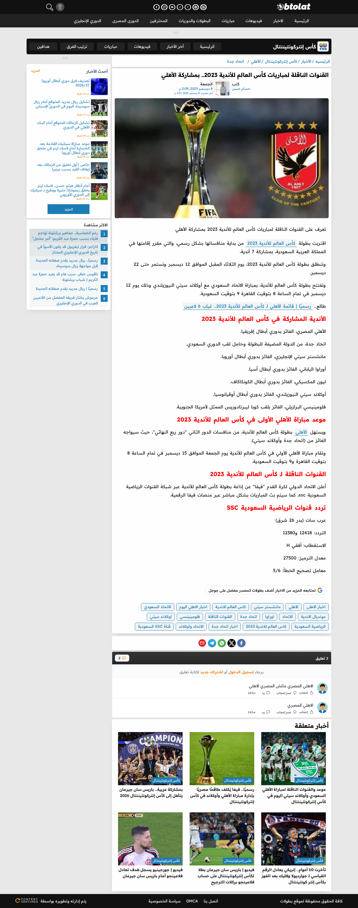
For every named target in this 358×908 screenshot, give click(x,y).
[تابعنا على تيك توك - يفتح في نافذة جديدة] (180, 7)
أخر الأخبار (175, 46)
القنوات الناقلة (220, 616)
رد (263, 693)
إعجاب (303, 693)
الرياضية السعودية (310, 626)
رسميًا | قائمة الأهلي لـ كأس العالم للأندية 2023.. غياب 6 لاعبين (247, 306)
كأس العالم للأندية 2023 (271, 243)
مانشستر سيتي (267, 606)
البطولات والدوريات (195, 20)
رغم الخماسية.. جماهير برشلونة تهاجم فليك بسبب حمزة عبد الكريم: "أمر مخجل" (65, 235)
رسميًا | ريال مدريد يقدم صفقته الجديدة (67, 288)
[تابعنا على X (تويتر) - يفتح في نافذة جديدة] (188, 7)
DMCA (192, 901)
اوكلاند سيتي (161, 616)
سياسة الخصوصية (165, 901)
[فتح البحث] (50, 7)
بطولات (286, 901)
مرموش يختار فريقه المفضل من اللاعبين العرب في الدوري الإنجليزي (65, 300)
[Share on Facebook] (241, 643)
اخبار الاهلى (316, 606)
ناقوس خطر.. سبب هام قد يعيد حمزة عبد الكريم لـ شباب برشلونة (65, 277)
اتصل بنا (211, 901)
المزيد (35, 70)
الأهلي (301, 432)
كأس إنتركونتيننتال (309, 780)
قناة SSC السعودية (154, 626)
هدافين (43, 46)
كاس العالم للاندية (230, 606)
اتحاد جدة (248, 616)
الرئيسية (302, 20)
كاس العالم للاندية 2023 (266, 626)
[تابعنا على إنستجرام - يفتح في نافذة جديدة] (164, 7)
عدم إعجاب (284, 693)
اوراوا (269, 616)
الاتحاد (287, 616)
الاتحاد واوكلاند (191, 626)
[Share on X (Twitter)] (231, 643)
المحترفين (159, 20)
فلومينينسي (190, 616)
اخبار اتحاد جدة (225, 626)
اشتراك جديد (211, 671)
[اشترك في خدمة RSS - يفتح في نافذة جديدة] (203, 7)
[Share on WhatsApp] (222, 643)
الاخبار (278, 20)
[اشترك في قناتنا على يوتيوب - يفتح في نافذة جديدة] (172, 7)
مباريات (228, 20)
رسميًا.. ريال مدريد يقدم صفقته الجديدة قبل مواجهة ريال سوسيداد (67, 263)
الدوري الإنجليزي (87, 20)
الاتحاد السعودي (157, 606)
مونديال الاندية (313, 616)
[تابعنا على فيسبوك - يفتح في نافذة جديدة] (156, 7)
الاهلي (293, 606)
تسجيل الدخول (241, 671)
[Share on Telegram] (212, 643)
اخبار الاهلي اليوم (193, 606)
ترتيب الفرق (77, 46)
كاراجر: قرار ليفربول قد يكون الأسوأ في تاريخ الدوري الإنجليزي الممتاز (67, 249)
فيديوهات (254, 20)
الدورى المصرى (125, 20)
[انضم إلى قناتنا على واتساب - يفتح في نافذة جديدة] (195, 7)
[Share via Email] (202, 643)
